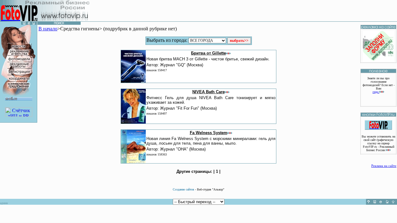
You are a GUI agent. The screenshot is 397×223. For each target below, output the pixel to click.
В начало (47, 28)
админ (4, 203)
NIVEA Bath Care (208, 92)
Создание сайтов (183, 189)
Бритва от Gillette (208, 53)
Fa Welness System (208, 132)
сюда (375, 92)
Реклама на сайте (383, 166)
